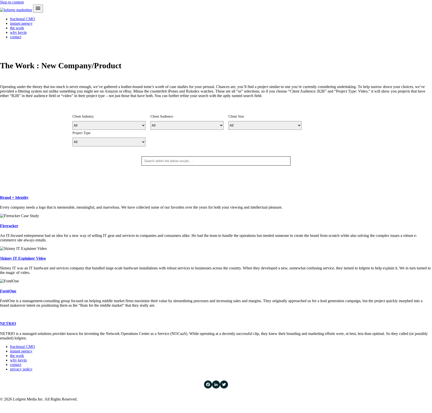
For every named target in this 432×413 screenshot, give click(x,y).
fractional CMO (22, 19)
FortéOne (8, 291)
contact (15, 37)
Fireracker (9, 226)
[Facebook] (208, 384)
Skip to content (12, 2)
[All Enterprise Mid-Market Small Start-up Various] (265, 125)
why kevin (18, 32)
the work (17, 28)
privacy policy (21, 369)
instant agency (21, 23)
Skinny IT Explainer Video (23, 258)
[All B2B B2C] (187, 125)
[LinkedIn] (216, 384)
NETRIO (8, 323)
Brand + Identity (14, 197)
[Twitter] (224, 384)
